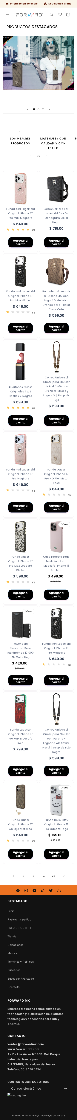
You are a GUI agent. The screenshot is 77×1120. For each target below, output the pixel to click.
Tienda (12, 936)
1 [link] (13, 875)
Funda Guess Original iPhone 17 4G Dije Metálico (20, 824)
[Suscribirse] (65, 1088)
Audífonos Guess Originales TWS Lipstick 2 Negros (21, 391)
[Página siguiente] (64, 876)
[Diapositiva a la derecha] (47, 156)
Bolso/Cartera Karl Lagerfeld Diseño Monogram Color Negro (56, 215)
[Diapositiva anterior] (28, 109)
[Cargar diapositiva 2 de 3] (38, 109)
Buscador (13, 970)
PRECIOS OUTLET (19, 927)
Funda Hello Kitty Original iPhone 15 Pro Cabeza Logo (56, 824)
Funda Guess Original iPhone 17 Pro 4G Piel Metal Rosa (56, 476)
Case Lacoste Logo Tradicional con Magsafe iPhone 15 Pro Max (56, 563)
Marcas (12, 953)
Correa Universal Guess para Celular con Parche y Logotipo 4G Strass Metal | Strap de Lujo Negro (56, 741)
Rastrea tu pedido (19, 919)
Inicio (11, 911)
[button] (7, 14)
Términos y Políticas (20, 961)
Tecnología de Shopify (52, 1115)
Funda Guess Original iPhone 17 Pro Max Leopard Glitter (20, 563)
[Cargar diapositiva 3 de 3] (43, 109)
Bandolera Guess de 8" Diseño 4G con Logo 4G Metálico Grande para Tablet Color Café (56, 300)
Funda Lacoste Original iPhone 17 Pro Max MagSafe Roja (20, 736)
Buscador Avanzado (20, 978)
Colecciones (15, 944)
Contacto (13, 987)
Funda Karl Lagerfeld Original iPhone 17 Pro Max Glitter (20, 296)
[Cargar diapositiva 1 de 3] (34, 109)
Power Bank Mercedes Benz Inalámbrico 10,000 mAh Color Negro (20, 650)
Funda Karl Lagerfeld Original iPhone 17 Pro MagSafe (20, 474)
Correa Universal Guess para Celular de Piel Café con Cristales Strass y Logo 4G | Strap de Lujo (56, 389)
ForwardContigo (31, 1115)
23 (53, 875)
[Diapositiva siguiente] (49, 109)
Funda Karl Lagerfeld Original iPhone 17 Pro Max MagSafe (20, 213)
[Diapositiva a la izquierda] (30, 156)
